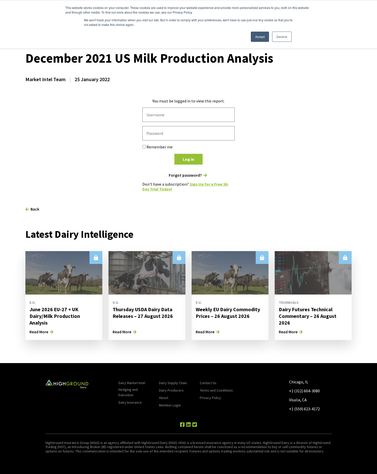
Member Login (170, 405)
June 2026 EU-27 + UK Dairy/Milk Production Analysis (54, 316)
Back (35, 209)
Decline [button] (281, 36)
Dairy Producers (171, 390)
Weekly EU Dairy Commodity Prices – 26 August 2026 (228, 312)
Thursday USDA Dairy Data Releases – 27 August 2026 (143, 312)
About (163, 397)
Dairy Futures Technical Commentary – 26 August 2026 (307, 316)
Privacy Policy (210, 397)
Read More (38, 331)
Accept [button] (260, 36)
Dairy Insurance (130, 402)
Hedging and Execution (128, 392)
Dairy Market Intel (131, 383)
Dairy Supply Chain (173, 383)
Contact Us (208, 383)
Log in (188, 159)
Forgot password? (185, 175)
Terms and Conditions (216, 390)
